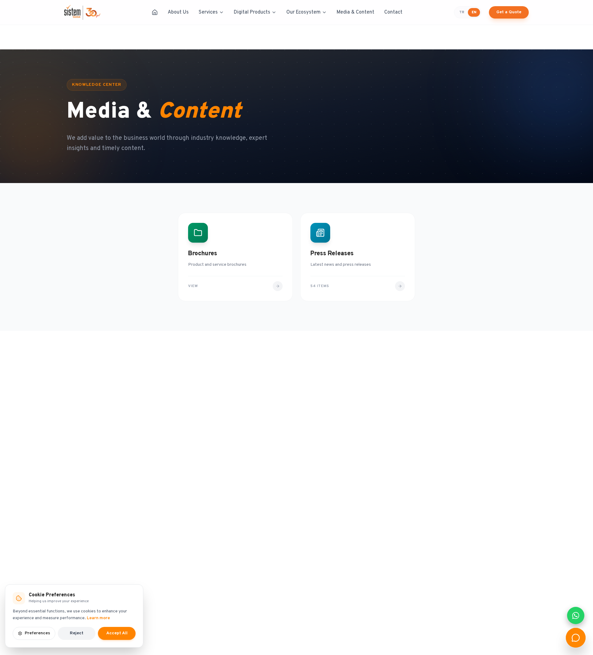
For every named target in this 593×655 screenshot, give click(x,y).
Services (208, 12)
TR (461, 12)
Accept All (117, 633)
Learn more (98, 618)
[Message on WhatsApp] (575, 615)
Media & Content (355, 12)
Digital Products (252, 12)
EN (474, 12)
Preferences (37, 633)
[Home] (155, 12)
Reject (76, 633)
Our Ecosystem (303, 12)
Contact (393, 12)
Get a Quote (508, 12)
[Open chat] (576, 638)
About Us (178, 12)
